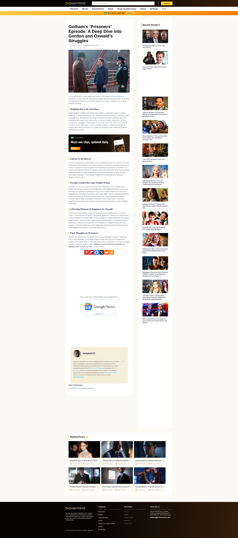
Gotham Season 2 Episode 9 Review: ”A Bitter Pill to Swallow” (157, 461)
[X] (101, 252)
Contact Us (128, 523)
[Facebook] (96, 252)
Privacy (126, 512)
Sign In (167, 3)
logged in (79, 388)
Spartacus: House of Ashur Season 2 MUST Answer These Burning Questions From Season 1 (155, 274)
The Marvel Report (111, 373)
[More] (111, 252)
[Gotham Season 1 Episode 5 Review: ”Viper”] (84, 475)
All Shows (154, 9)
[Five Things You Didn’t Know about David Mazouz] (117, 475)
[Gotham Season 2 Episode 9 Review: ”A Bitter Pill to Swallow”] (150, 449)
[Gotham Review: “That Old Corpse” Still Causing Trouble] (150, 475)
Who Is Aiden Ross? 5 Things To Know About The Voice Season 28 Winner (155, 321)
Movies (85, 9)
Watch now (130, 13)
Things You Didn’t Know (126, 9)
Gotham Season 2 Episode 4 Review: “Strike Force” (121, 461)
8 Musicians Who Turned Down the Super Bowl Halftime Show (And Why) (155, 251)
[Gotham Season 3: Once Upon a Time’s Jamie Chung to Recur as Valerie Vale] (84, 449)
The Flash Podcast (97, 368)
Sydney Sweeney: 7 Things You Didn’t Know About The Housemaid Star (155, 206)
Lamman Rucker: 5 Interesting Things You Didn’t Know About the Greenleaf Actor (155, 114)
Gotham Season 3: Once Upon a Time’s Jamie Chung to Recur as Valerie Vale (97, 461)
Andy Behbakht (75, 45)
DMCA (126, 514)
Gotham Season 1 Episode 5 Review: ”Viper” (85, 487)
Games (143, 9)
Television (74, 9)
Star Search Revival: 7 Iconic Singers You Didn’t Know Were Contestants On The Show (153, 182)
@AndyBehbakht (78, 377)
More (164, 9)
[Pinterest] (86, 252)
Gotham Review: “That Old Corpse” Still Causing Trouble (155, 487)
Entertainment (98, 9)
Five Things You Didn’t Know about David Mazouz (121, 487)
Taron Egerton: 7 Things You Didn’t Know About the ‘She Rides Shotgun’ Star (155, 138)
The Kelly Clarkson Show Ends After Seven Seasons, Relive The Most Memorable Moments (154, 297)
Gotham (114, 96)
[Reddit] (106, 252)
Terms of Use (128, 517)
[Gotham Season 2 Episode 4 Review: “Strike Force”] (117, 449)
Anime (110, 9)
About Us (127, 520)
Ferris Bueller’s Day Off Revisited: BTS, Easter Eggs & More (154, 228)
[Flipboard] (91, 252)
